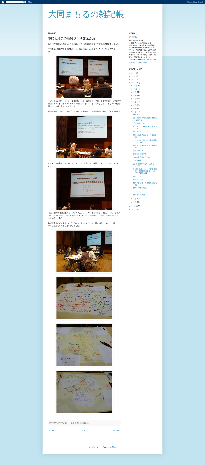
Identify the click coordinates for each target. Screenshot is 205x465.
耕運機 (135, 115)
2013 (134, 83)
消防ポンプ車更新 (140, 154)
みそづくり (137, 176)
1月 (135, 202)
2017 (134, 73)
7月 (135, 99)
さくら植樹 (137, 160)
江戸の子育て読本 (140, 188)
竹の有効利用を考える (141, 157)
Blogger (115, 447)
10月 (135, 89)
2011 (134, 209)
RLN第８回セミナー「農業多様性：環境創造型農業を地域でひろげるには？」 (145, 171)
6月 (135, 102)
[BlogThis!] (79, 423)
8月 (135, 95)
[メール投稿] (72, 423)
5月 (135, 105)
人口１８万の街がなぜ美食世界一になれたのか (145, 141)
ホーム (84, 431)
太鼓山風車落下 (139, 151)
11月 (135, 86)
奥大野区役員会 (139, 195)
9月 (135, 92)
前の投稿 (116, 431)
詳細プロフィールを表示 (138, 62)
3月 (135, 112)
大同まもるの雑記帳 (86, 14)
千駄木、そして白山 (140, 132)
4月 (135, 108)
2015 (134, 76)
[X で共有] (82, 423)
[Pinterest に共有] (87, 423)
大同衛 (134, 37)
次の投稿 (52, 431)
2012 (134, 206)
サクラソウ (137, 191)
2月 (135, 199)
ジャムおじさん (139, 123)
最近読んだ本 (138, 180)
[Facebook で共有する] (84, 423)
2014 (134, 80)
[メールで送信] (76, 423)
